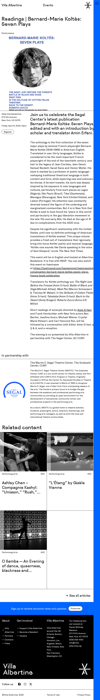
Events (48, 5)
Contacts (9, 639)
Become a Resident (29, 632)
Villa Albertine (12, 5)
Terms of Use (53, 694)
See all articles (79, 595)
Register (8, 131)
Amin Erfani (84, 309)
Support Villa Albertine (31, 628)
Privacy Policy (83, 694)
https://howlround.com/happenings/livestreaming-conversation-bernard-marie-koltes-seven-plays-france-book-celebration (62, 271)
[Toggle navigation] (96, 3)
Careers (23, 635)
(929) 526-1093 (76, 639)
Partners (9, 635)
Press (7, 643)
